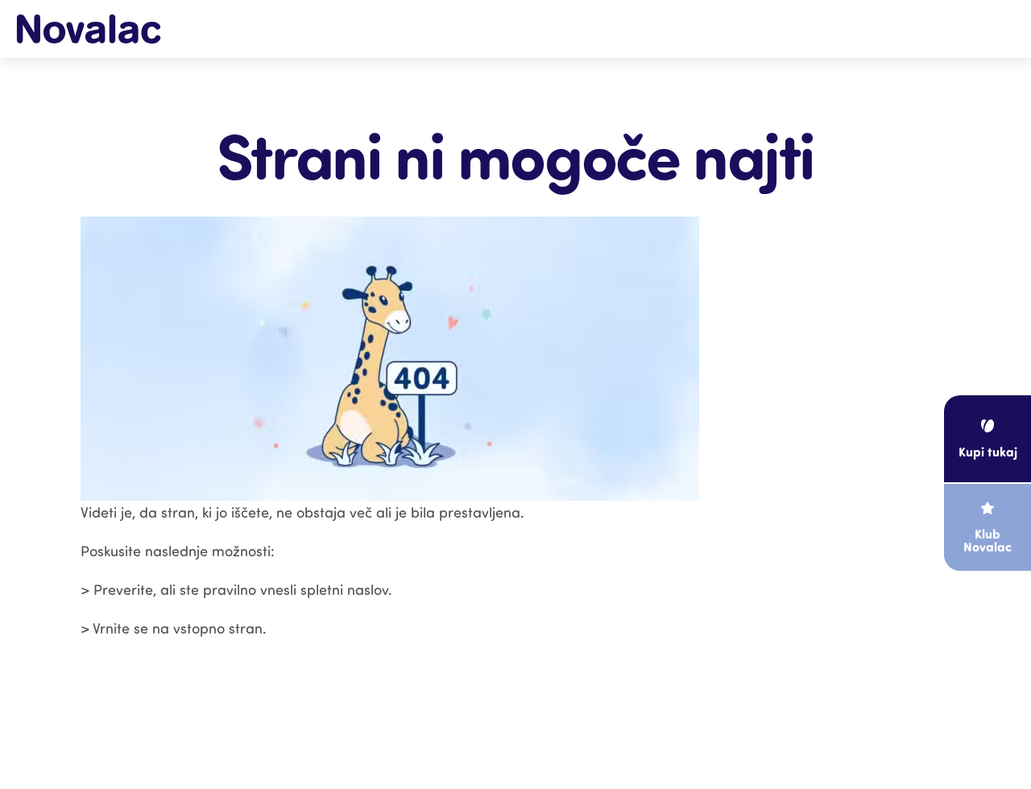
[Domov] (88, 28)
